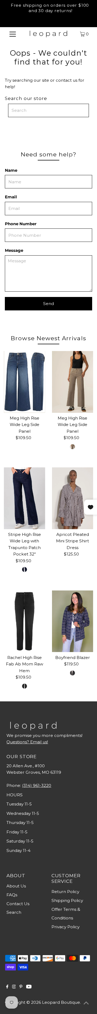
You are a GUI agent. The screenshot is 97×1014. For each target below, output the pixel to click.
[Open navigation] (13, 34)
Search (13, 912)
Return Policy (65, 891)
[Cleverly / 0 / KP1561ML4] (24, 686)
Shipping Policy (67, 900)
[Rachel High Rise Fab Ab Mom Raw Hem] (24, 621)
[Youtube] (29, 987)
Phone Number (20, 223)
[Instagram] (14, 987)
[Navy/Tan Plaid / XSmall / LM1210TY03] (72, 673)
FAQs (11, 894)
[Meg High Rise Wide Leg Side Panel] (24, 382)
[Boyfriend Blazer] (72, 621)
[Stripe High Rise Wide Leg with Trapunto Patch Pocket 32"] (24, 498)
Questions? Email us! (27, 741)
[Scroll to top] (86, 1003)
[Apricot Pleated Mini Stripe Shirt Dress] (72, 498)
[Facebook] (7, 987)
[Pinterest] (21, 987)
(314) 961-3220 (36, 785)
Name (11, 170)
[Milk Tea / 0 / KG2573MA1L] (72, 446)
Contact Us (17, 903)
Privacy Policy (65, 926)
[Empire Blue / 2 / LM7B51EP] (24, 569)
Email (11, 196)
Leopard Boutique (61, 1002)
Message (14, 250)
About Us (16, 885)
